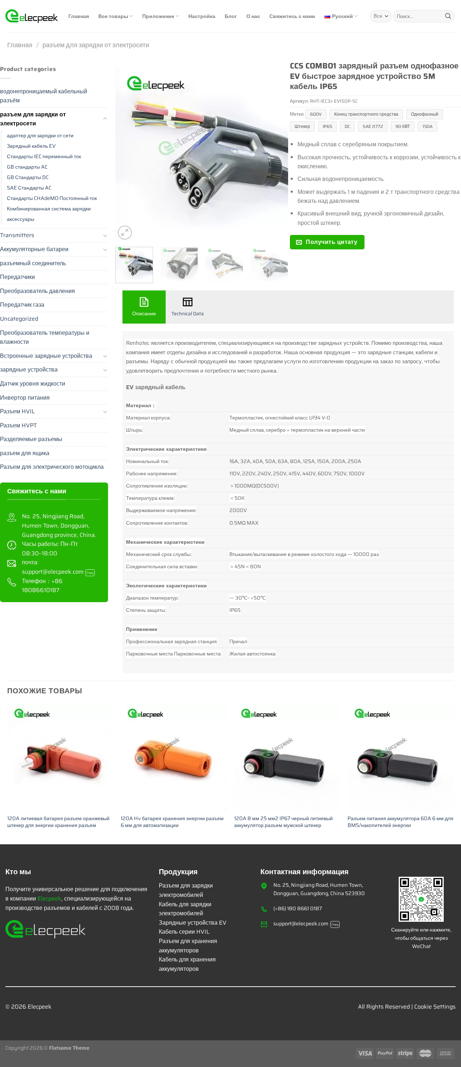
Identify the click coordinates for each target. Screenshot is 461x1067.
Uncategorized (19, 318)
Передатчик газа (22, 304)
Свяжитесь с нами (292, 16)
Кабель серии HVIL (184, 931)
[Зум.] (125, 233)
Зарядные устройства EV (193, 922)
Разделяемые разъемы (31, 439)
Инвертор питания (25, 397)
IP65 (327, 126)
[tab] (144, 307)
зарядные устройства (29, 369)
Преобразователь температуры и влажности (44, 337)
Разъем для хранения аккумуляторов (188, 946)
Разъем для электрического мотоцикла (52, 466)
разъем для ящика (24, 453)
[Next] (275, 155)
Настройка (201, 16)
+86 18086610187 (42, 586)
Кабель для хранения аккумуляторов (187, 964)
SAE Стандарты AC (29, 188)
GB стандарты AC (27, 167)
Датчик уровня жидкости (32, 383)
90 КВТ (402, 126)
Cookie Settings (435, 1006)
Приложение (158, 16)
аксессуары (20, 219)
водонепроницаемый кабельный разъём (43, 96)
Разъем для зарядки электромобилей (186, 890)
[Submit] (448, 16)
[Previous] (127, 155)
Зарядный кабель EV (31, 146)
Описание (144, 313)
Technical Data (187, 313)
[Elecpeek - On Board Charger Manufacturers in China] (31, 16)
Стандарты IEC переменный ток (44, 156)
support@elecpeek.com (58, 571)
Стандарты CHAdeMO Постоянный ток (52, 198)
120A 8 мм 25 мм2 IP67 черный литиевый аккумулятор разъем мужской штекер (283, 821)
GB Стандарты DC (28, 177)
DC (347, 126)
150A (427, 126)
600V (316, 114)
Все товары (113, 16)
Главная (78, 16)
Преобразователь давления (37, 290)
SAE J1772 (373, 126)
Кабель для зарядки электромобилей (185, 909)
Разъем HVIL (17, 411)
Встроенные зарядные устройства (46, 355)
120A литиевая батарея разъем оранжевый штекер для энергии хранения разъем (58, 821)
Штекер (302, 126)
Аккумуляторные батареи (34, 249)
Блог (231, 16)
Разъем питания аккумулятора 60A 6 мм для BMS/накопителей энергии (400, 821)
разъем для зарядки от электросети (95, 45)
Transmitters (17, 235)
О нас (253, 16)
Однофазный (424, 114)
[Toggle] (105, 119)
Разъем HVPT (18, 425)
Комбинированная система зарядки (49, 209)
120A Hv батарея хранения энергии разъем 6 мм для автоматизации (172, 821)
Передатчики (17, 276)
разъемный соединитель (33, 263)
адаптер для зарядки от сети (40, 135)
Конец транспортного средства (366, 114)
